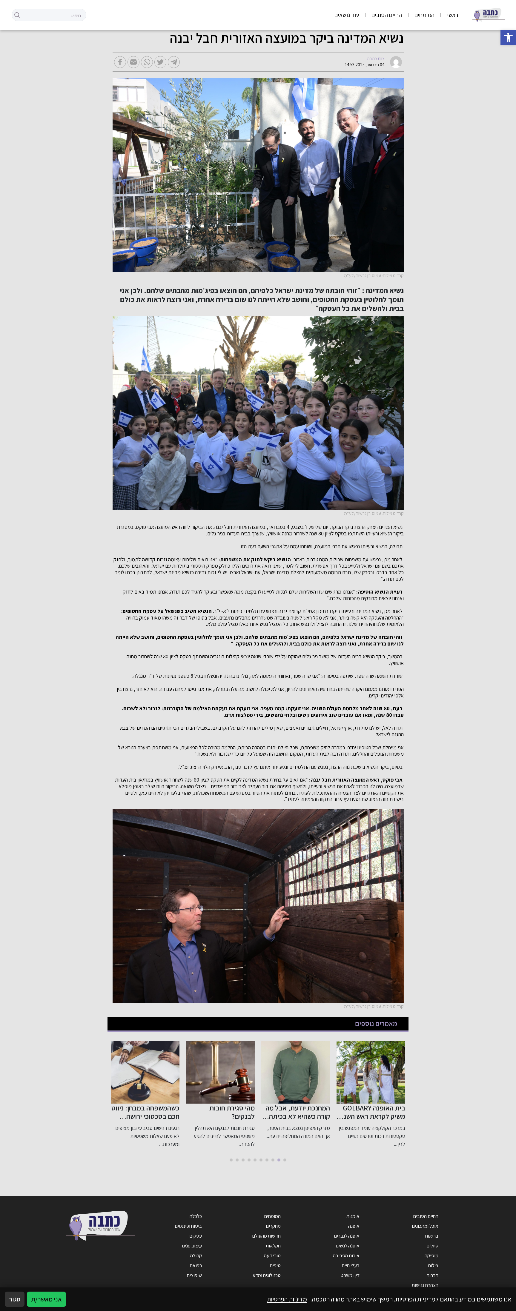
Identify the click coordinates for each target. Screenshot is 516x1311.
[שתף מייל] (133, 62)
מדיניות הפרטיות (287, 1299)
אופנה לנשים (348, 1245)
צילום (433, 1265)
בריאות (431, 1236)
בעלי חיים (351, 1265)
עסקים (195, 1236)
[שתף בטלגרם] (174, 62)
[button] (508, 37)
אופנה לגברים (347, 1236)
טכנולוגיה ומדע (267, 1275)
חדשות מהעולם (266, 1236)
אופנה (354, 1226)
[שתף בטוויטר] (160, 62)
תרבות (432, 1275)
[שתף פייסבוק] (120, 62)
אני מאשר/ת (46, 1299)
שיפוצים (194, 1275)
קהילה (196, 1255)
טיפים (275, 1265)
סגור (14, 1299)
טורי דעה (272, 1255)
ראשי (452, 15)
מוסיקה (431, 1255)
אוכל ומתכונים (425, 1226)
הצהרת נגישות (425, 1285)
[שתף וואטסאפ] (147, 62)
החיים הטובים (386, 15)
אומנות (353, 1216)
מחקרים (273, 1226)
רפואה (196, 1265)
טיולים (432, 1245)
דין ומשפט (350, 1275)
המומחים (424, 15)
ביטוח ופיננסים (188, 1226)
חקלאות (273, 1245)
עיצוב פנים (192, 1245)
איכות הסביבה (346, 1255)
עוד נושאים (346, 15)
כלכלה (196, 1216)
